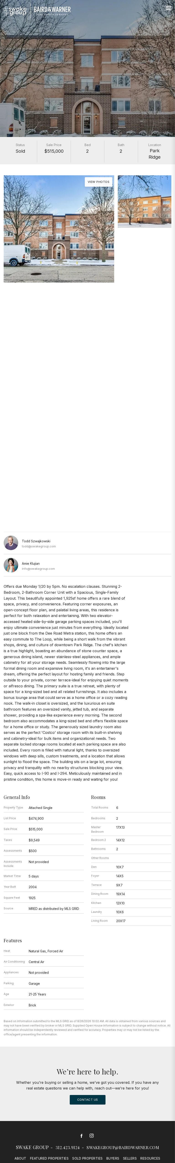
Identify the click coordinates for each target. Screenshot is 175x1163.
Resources (150, 1158)
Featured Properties (49, 1158)
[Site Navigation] (168, 8)
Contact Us (87, 1099)
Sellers (130, 1158)
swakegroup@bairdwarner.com (123, 1147)
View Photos (99, 182)
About (20, 1158)
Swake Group (32, 1147)
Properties (87, 300)
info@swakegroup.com (38, 568)
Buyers (112, 1158)
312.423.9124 (68, 1147)
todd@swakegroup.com (39, 546)
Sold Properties (87, 1158)
